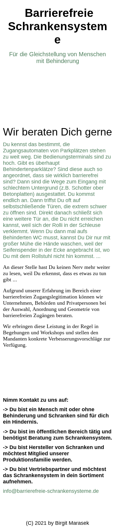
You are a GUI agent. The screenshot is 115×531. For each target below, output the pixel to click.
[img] (57, 96)
